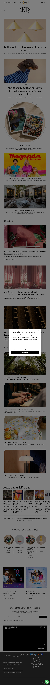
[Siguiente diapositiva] (46, 501)
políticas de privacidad (30, 349)
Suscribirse (25, 352)
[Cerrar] (39, 331)
